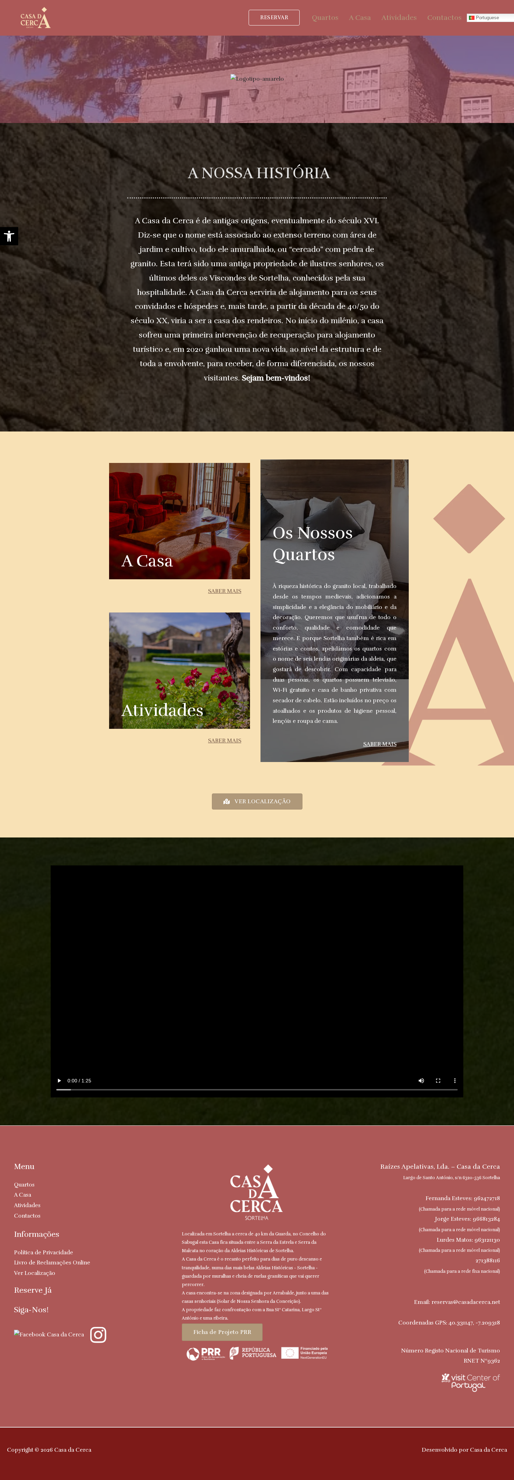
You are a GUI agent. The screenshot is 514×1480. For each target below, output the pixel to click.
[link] (9, 236)
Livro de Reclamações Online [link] (52, 1262)
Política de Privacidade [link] (43, 1252)
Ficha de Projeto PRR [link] (222, 1332)
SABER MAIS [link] (224, 591)
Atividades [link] (399, 17)
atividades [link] (162, 710)
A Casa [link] (360, 17)
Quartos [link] (325, 17)
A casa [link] (147, 561)
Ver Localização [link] (34, 1273)
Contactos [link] (444, 17)
